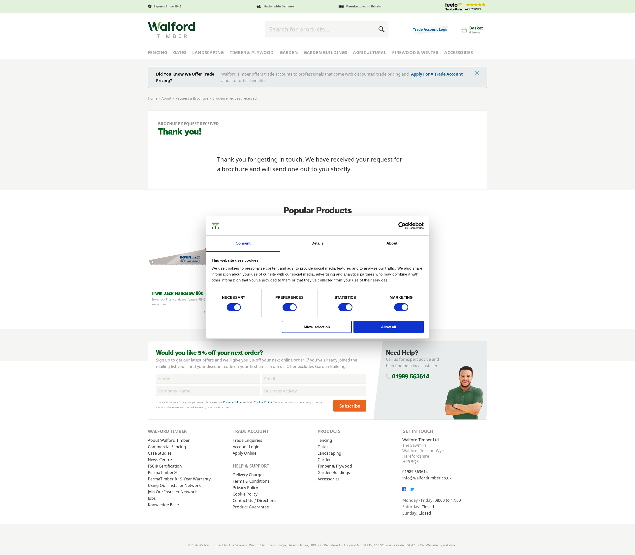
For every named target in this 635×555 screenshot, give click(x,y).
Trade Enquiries (247, 440)
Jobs (152, 498)
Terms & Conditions (251, 481)
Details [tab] (318, 243)
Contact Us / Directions (254, 500)
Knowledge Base (163, 504)
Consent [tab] (243, 243)
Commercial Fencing (167, 446)
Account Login (246, 446)
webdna (449, 545)
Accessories (458, 52)
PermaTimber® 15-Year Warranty (179, 479)
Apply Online (244, 453)
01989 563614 (410, 376)
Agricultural (369, 52)
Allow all (388, 327)
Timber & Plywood (252, 52)
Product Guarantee (251, 507)
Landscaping (208, 52)
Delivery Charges (248, 474)
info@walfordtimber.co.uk (427, 478)
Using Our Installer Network (174, 485)
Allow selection (316, 327)
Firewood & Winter (415, 52)
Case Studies (160, 453)
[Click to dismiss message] (477, 74)
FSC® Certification (165, 466)
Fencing (157, 52)
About (166, 98)
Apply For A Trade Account (437, 74)
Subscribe (349, 406)
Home (153, 98)
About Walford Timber (169, 440)
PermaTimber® (162, 472)
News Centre (160, 459)
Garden (289, 52)
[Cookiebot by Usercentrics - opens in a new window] (402, 225)
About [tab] (391, 243)
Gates (179, 52)
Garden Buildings (325, 52)
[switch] (290, 307)
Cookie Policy (263, 402)
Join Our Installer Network (172, 492)
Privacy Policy (232, 402)
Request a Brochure (191, 98)
